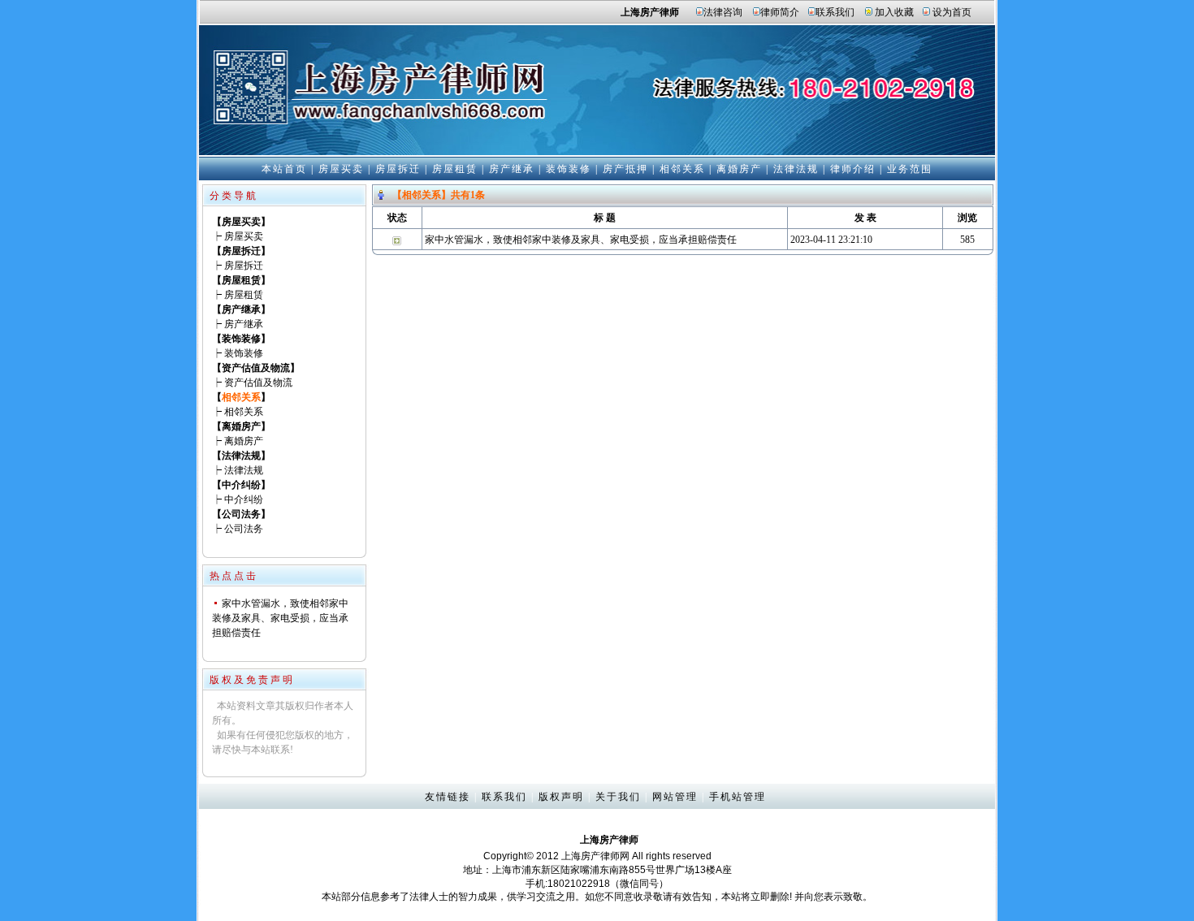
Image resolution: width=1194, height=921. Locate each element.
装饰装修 (568, 169)
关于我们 (618, 796)
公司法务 (243, 528)
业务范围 (909, 169)
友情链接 (447, 796)
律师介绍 (853, 169)
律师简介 (779, 12)
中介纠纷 (243, 499)
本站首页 (284, 169)
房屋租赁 (455, 169)
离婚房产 (739, 169)
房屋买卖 (341, 169)
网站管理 (675, 796)
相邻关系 (682, 169)
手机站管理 (737, 796)
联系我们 (834, 12)
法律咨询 (722, 12)
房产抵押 (625, 169)
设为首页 (951, 12)
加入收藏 (894, 12)
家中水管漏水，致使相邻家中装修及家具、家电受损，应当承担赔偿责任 (280, 618)
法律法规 (796, 169)
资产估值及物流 (258, 382)
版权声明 (561, 796)
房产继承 (511, 169)
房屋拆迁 (398, 169)
